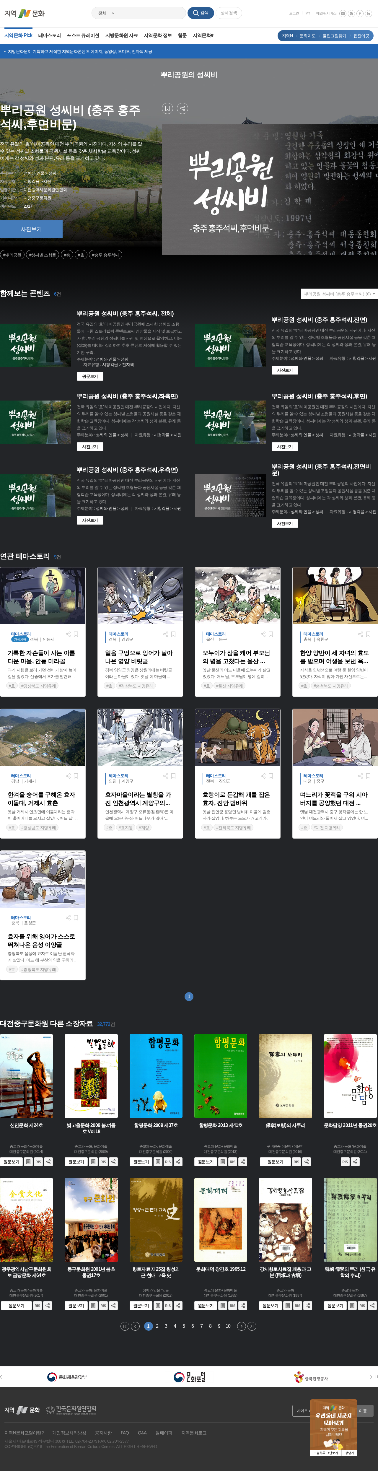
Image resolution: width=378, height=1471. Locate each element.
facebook (360, 13)
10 (228, 1326)
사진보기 (31, 229)
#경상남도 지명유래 (38, 827)
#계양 (144, 827)
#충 (67, 255)
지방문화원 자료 (121, 35)
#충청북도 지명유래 (331, 686)
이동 (363, 1410)
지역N (287, 35)
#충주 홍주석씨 (105, 255)
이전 (135, 1326)
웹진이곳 (361, 35)
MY (307, 13)
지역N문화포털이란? (23, 1432)
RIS (38, 1161)
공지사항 (103, 1432)
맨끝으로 (252, 1326)
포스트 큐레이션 (83, 35)
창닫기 (349, 1453)
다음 (241, 1326)
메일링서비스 (326, 13)
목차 (28, 1161)
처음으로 (125, 1326)
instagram (351, 13)
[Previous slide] (4, 1376)
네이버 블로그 (368, 13)
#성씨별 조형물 (42, 255)
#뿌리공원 (12, 255)
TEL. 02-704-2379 (81, 1441)
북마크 (167, 108)
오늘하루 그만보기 (326, 1453)
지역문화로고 (194, 1432)
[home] (24, 13)
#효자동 (126, 827)
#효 (81, 255)
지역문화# (203, 35)
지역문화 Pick (18, 35)
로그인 (294, 13)
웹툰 (182, 35)
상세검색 (229, 12)
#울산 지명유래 (229, 686)
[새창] (67, 1376)
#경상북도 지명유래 (38, 686)
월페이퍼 (163, 1432)
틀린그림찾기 (334, 35)
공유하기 (182, 108)
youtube (343, 13)
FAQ (125, 1432)
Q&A (142, 1432)
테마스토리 (49, 35)
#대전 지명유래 (327, 827)
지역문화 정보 (158, 35)
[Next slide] (372, 1376)
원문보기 (90, 376)
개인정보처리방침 (69, 1432)
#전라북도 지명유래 (233, 827)
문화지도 (307, 35)
